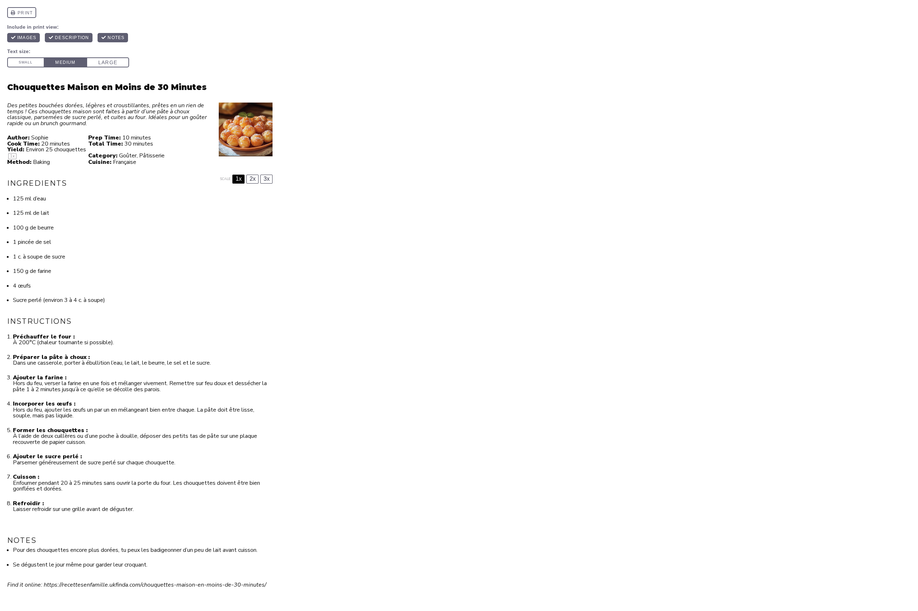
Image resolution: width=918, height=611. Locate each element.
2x (253, 179)
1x (239, 179)
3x (267, 179)
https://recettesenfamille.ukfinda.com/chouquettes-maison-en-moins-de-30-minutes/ (155, 585)
